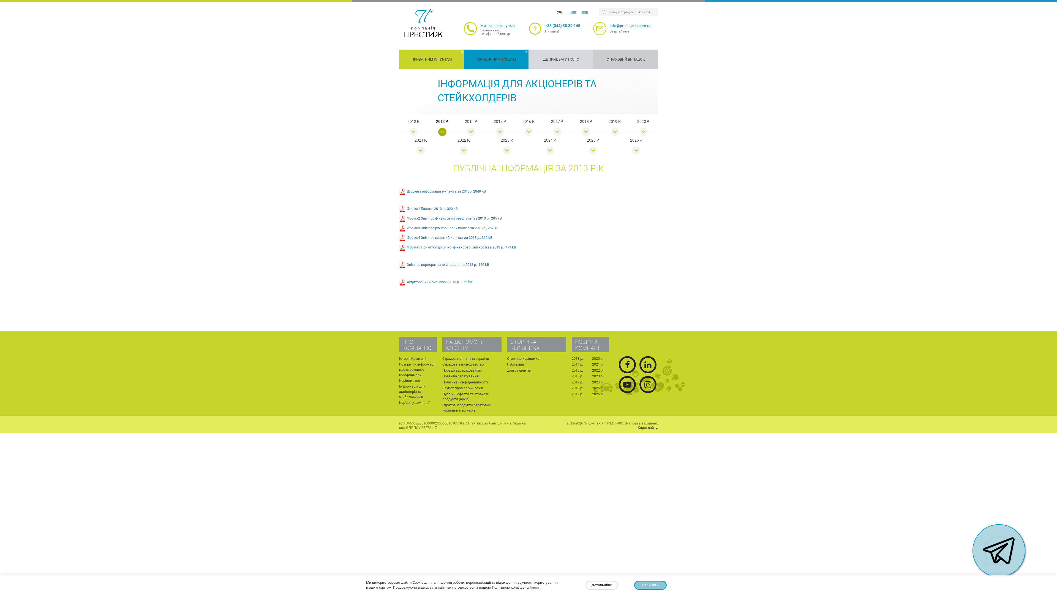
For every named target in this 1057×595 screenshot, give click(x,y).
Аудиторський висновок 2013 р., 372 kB (439, 282)
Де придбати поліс (561, 59)
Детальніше (602, 585)
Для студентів (519, 370)
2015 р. (500, 121)
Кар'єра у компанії (414, 403)
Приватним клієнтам (432, 59)
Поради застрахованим (462, 370)
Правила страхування (460, 376)
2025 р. (593, 140)
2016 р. (528, 121)
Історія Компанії (412, 358)
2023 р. (507, 140)
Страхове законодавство (463, 364)
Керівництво (409, 380)
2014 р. (471, 121)
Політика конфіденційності (465, 382)
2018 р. (586, 121)
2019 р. (615, 121)
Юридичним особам (496, 59)
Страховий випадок (626, 59)
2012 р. (413, 121)
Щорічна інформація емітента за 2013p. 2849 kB (446, 191)
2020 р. (643, 121)
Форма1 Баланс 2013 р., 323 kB (432, 208)
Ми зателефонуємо (497, 25)
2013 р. (442, 121)
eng (585, 11)
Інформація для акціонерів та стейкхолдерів (412, 391)
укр (560, 11)
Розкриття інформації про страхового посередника (417, 369)
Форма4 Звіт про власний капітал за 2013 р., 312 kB (449, 237)
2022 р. (463, 140)
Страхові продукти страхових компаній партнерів (466, 407)
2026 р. (636, 140)
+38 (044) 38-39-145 (562, 25)
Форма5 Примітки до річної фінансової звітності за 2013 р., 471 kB (461, 247)
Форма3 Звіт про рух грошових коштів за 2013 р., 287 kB (452, 228)
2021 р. (421, 140)
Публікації (515, 364)
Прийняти (650, 585)
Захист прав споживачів (462, 388)
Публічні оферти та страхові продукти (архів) (465, 396)
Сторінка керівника (523, 358)
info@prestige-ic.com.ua (631, 25)
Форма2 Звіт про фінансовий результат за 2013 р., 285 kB (454, 218)
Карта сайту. (648, 428)
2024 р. (550, 140)
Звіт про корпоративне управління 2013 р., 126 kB (448, 264)
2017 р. (557, 121)
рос (573, 11)
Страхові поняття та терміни (465, 358)
